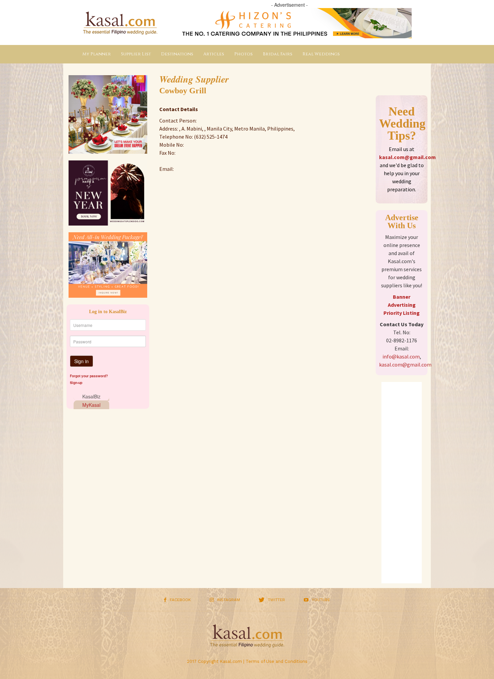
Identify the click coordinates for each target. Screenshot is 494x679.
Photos (243, 54)
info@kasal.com (401, 356)
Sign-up (76, 382)
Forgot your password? (89, 376)
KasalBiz (91, 396)
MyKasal (91, 404)
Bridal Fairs (277, 54)
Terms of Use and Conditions (276, 661)
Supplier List (136, 54)
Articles (213, 54)
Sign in (81, 361)
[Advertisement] (401, 482)
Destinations (177, 54)
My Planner (96, 54)
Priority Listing (401, 312)
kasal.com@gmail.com (407, 157)
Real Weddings (321, 54)
